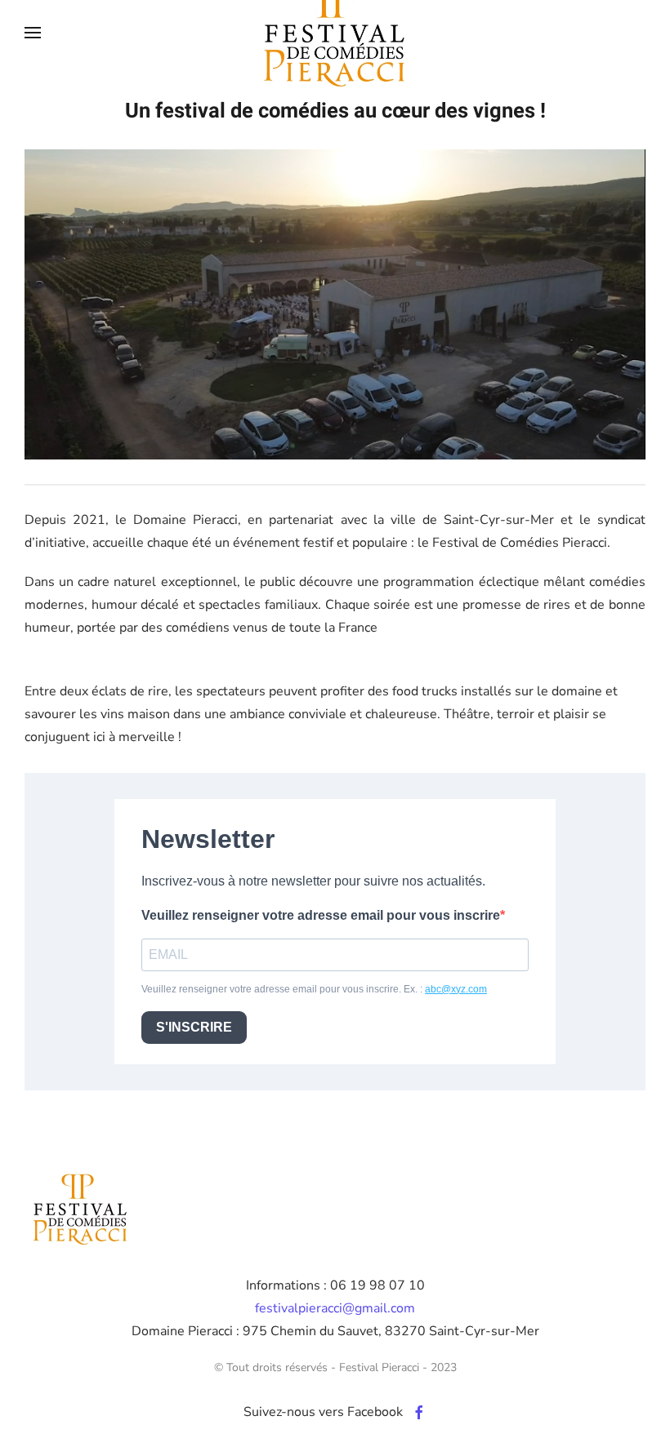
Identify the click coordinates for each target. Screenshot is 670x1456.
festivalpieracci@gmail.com (335, 1308)
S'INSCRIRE (194, 1027)
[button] (33, 32)
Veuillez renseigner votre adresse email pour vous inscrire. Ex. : (314, 989)
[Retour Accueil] (335, 32)
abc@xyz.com (456, 989)
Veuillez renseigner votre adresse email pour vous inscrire (320, 915)
